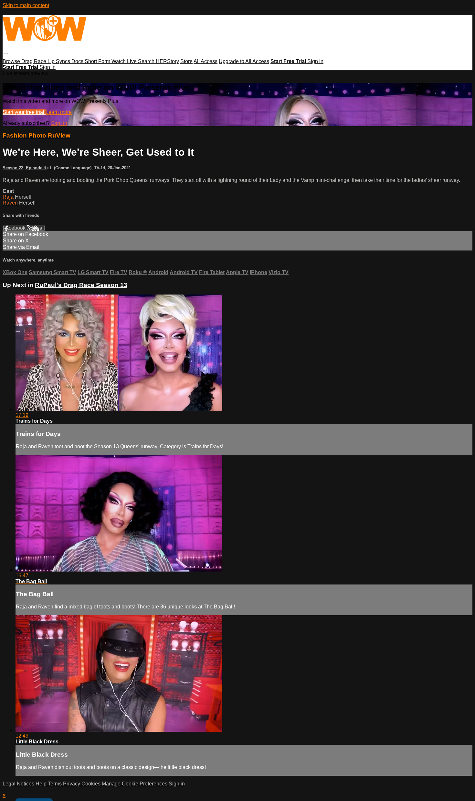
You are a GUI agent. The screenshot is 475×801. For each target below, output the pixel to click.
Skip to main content (26, 5)
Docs (78, 61)
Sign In (47, 67)
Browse (12, 61)
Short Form (98, 61)
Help (42, 783)
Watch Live (124, 61)
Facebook (15, 228)
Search (147, 61)
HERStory (167, 61)
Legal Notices (18, 783)
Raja (9, 197)
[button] (6, 55)
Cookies (91, 783)
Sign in (315, 61)
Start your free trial (24, 112)
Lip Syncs (59, 61)
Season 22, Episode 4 (25, 167)
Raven (11, 203)
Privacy (72, 783)
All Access (205, 61)
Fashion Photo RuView (36, 135)
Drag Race (34, 61)
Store (186, 61)
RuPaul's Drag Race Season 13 (81, 285)
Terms (55, 783)
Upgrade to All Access (244, 61)
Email (38, 228)
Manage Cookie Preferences (135, 783)
